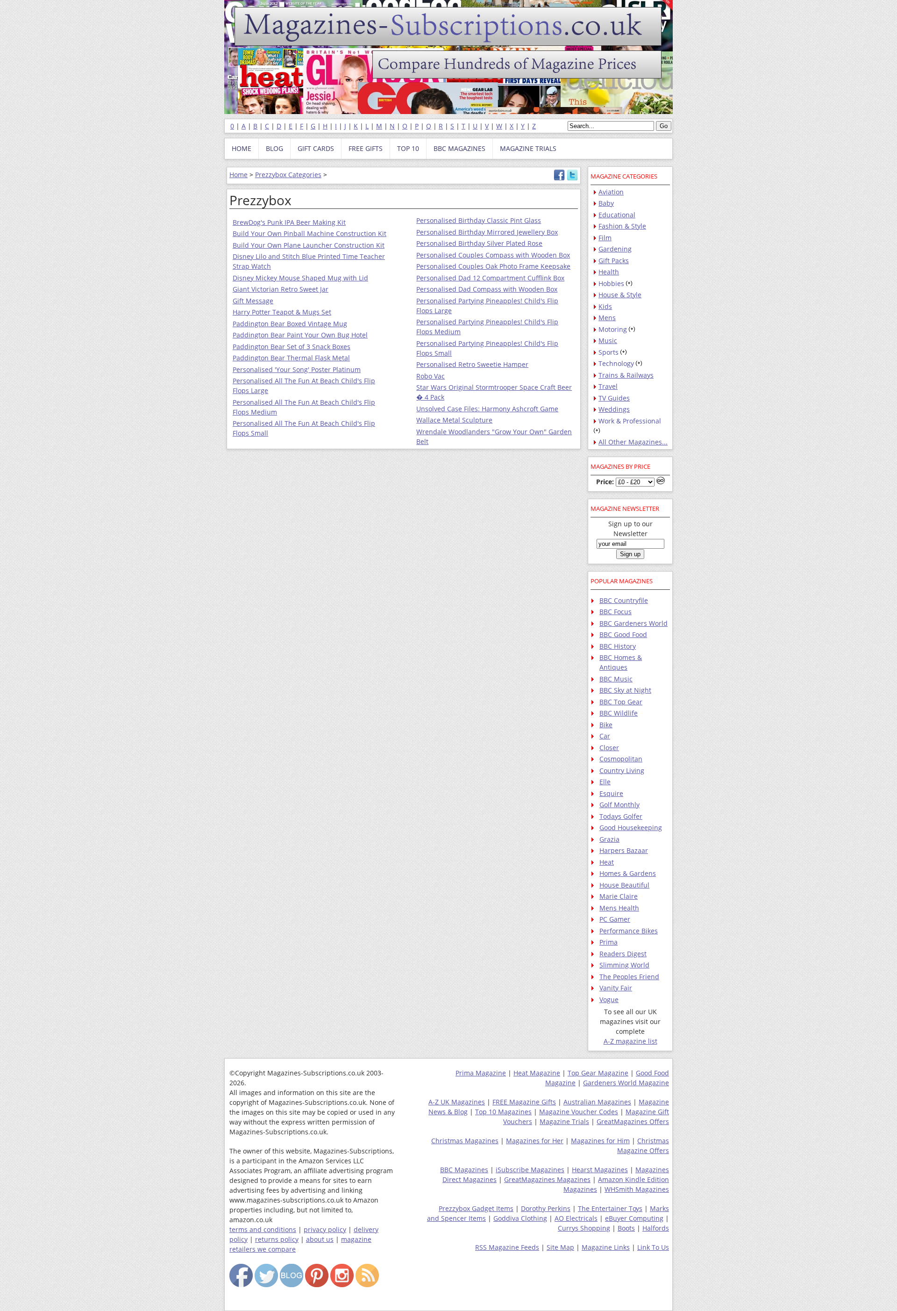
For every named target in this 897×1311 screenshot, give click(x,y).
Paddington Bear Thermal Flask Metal (291, 357)
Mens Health (619, 907)
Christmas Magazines (464, 1140)
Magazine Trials (564, 1121)
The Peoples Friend (629, 976)
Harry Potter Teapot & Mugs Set (282, 312)
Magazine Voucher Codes (578, 1111)
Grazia (609, 839)
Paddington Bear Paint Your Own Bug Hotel (300, 334)
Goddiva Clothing (520, 1218)
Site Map (560, 1247)
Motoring (612, 329)
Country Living (621, 770)
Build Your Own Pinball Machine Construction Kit (309, 233)
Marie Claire (618, 896)
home (241, 148)
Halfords (655, 1228)
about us (320, 1239)
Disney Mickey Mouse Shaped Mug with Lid (300, 277)
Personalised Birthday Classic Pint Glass (478, 220)
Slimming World (624, 964)
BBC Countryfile (623, 600)
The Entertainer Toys (610, 1208)
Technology (616, 363)
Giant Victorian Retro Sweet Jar (280, 289)
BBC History (617, 646)
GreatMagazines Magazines (547, 1179)
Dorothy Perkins (545, 1208)
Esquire (611, 793)
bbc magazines (459, 148)
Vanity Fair (615, 987)
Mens (607, 317)
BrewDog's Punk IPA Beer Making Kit (289, 222)
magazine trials (528, 148)
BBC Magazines (464, 1169)
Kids (605, 306)
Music (607, 340)
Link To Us (653, 1247)
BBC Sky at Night (625, 690)
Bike (605, 724)
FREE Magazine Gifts (524, 1101)
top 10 (408, 148)
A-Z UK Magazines (456, 1101)
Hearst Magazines (600, 1169)
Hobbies (611, 283)
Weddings (614, 409)
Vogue (609, 999)
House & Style (619, 294)
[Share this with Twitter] (572, 178)
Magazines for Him (600, 1140)
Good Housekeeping (630, 827)
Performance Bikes (628, 930)
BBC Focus (615, 611)
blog (274, 148)
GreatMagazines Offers (633, 1121)
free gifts (366, 148)
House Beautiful (624, 885)
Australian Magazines (597, 1101)
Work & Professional (629, 420)
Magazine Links (606, 1247)
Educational (616, 214)
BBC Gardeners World (633, 623)
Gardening (615, 248)
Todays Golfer (620, 816)
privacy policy (325, 1229)
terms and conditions (262, 1229)
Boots (626, 1228)
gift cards (316, 148)
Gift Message (253, 300)
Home (238, 174)
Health (608, 271)
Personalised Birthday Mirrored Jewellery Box (487, 232)
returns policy (277, 1239)
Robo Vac (430, 376)
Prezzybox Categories (288, 174)
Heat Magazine (536, 1072)
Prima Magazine (481, 1072)
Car (604, 735)
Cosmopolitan (620, 758)
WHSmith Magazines (637, 1189)
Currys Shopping (584, 1228)
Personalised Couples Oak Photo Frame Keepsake (493, 266)
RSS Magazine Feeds (507, 1247)
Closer (609, 747)
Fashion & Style (622, 226)
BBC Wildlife (618, 713)
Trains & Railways (626, 375)
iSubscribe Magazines (530, 1169)
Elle (605, 781)
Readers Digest (623, 953)
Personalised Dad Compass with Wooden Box (486, 289)
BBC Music (616, 678)
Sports (608, 352)
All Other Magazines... (633, 441)
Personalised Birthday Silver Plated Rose (479, 243)
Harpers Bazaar (623, 850)
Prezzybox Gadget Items (476, 1208)
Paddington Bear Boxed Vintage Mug (290, 323)
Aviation (611, 191)
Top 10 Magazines (503, 1111)
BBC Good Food (623, 634)
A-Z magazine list (630, 1041)
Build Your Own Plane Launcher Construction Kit (308, 245)
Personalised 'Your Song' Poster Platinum (297, 369)
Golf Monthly (619, 804)
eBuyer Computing (634, 1218)
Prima (608, 942)
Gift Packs (613, 260)
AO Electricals (576, 1218)
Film (605, 237)
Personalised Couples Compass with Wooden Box (493, 255)
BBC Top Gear (620, 701)
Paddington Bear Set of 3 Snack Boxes (291, 346)
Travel (608, 386)
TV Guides (614, 398)
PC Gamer (614, 919)
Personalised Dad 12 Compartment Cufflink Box (490, 277)
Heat (606, 862)
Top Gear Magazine (598, 1072)
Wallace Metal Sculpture (454, 420)
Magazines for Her (534, 1140)
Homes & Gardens (627, 873)
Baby (606, 203)
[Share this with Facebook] (559, 178)
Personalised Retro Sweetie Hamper (472, 364)
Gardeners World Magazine (626, 1082)
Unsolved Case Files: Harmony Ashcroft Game (487, 408)
